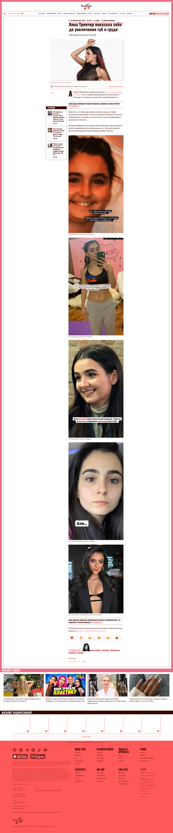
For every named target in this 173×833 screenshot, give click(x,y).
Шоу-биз (42, 13)
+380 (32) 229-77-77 (19, 790)
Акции (129, 13)
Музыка (77, 763)
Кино (60, 13)
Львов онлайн (123, 784)
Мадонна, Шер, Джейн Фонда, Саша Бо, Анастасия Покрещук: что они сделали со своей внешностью (65, 700)
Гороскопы (100, 758)
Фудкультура (144, 761)
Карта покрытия (123, 781)
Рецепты (143, 752)
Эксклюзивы (79, 761)
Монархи (77, 752)
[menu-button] (4, 13)
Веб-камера (122, 778)
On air (104, 13)
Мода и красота (69, 13)
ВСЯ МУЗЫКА (100, 773)
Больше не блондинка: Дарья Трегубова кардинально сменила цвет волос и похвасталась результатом (106, 701)
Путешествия (79, 781)
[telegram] (70, 661)
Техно (77, 778)
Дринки (142, 755)
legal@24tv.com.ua (19, 802)
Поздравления (79, 775)
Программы (122, 775)
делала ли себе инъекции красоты (91, 631)
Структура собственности (148, 775)
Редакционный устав (147, 782)
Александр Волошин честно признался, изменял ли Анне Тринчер (94, 104)
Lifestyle (97, 13)
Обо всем (78, 773)
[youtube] (45, 750)
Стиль (120, 758)
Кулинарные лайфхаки (147, 758)
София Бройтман (109, 20)
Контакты (143, 791)
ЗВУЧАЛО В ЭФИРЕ (102, 778)
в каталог (86, 737)
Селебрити (72, 653)
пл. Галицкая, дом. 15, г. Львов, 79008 (48, 790)
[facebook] (74, 661)
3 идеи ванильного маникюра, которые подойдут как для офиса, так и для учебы (148, 700)
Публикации (115, 650)
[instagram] (21, 750)
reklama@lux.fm (18, 808)
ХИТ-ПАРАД (100, 781)
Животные (100, 755)
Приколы (99, 752)
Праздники (100, 761)
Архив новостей (145, 794)
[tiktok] (39, 750)
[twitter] (79, 661)
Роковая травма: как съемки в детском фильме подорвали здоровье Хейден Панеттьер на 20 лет (58, 149)
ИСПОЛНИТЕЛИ (101, 775)
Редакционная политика (148, 785)
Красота (80, 653)
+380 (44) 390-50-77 (20, 796)
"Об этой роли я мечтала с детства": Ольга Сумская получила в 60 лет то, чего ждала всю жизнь (58, 116)
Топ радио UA (113, 13)
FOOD (90, 13)
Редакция (143, 796)
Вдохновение (82, 13)
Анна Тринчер (95, 650)
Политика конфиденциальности (147, 779)
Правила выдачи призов (147, 788)
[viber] (84, 661)
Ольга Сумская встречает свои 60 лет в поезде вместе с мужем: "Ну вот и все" (58, 132)
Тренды (121, 761)
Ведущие (121, 773)
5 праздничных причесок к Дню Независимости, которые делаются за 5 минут (22, 700)
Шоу (76, 758)
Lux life (122, 13)
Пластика (105, 650)
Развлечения (51, 13)
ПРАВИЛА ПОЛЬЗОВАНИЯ (147, 773)
